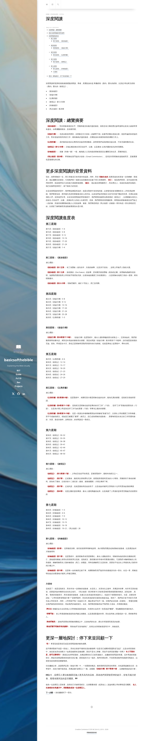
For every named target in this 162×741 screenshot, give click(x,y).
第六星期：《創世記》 (60, 62)
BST (18, 370)
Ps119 (18, 378)
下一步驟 (49, 692)
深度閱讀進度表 (54, 36)
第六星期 (54, 59)
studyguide (54, 14)
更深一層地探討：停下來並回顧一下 (60, 76)
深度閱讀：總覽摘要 (55, 30)
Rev (18, 382)
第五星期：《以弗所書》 (61, 55)
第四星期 (54, 45)
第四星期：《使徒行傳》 (61, 48)
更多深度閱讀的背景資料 (56, 33)
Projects (18, 386)
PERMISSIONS (92, 733)
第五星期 (54, 52)
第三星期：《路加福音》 (61, 41)
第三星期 (54, 38)
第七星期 (54, 66)
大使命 (55, 72)
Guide (18, 374)
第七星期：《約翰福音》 (61, 69)
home (47, 14)
